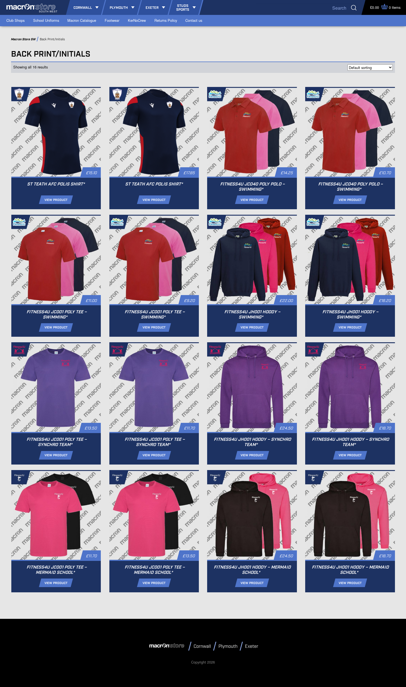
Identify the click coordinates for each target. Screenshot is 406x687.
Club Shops (15, 20)
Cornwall (202, 646)
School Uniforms (46, 20)
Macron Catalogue (81, 20)
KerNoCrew (137, 20)
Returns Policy (165, 20)
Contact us (193, 20)
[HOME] (168, 645)
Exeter (251, 646)
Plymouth (228, 646)
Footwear (112, 20)
